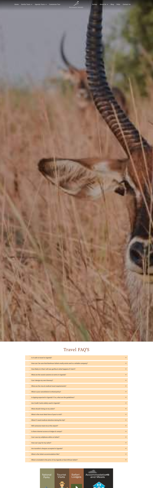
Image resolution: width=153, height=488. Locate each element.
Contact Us (127, 4)
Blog (112, 4)
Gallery (94, 4)
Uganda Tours (40, 4)
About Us (103, 4)
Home (17, 4)
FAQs (118, 4)
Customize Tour (54, 4)
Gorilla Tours (25, 4)
